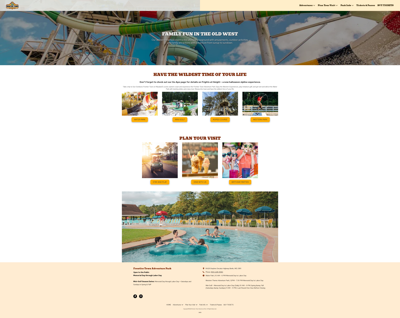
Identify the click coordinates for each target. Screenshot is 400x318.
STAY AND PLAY (160, 182)
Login (200, 312)
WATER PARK (139, 119)
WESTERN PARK (260, 119)
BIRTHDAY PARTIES (240, 182)
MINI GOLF (180, 119)
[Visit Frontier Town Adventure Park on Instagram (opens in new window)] (141, 296)
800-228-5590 (217, 272)
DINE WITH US (200, 182)
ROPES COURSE (220, 119)
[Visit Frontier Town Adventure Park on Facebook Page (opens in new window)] (135, 296)
